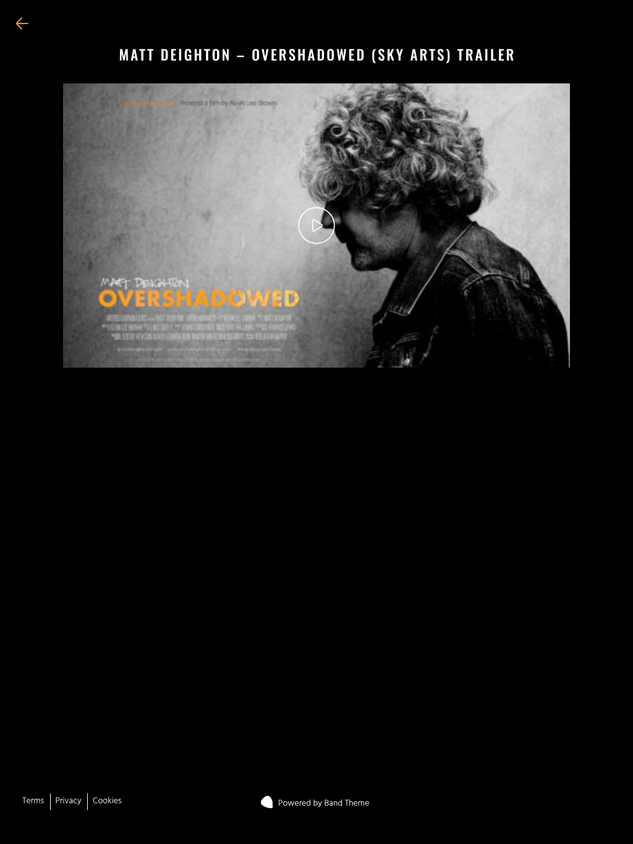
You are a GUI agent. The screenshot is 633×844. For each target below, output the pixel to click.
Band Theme (346, 804)
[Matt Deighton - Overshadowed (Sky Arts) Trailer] (316, 225)
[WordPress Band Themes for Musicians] (270, 799)
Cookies (107, 801)
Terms (33, 801)
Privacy (69, 801)
